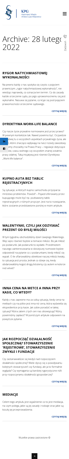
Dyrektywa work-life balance (29, 124)
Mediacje (10, 394)
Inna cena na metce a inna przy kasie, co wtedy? (31, 290)
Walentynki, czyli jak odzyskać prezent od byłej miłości (30, 227)
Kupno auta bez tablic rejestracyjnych (23, 180)
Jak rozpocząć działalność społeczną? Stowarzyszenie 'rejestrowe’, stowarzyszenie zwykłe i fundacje (28, 345)
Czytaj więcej (59, 111)
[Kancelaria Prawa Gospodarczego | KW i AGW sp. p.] (23, 20)
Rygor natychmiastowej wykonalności (24, 75)
